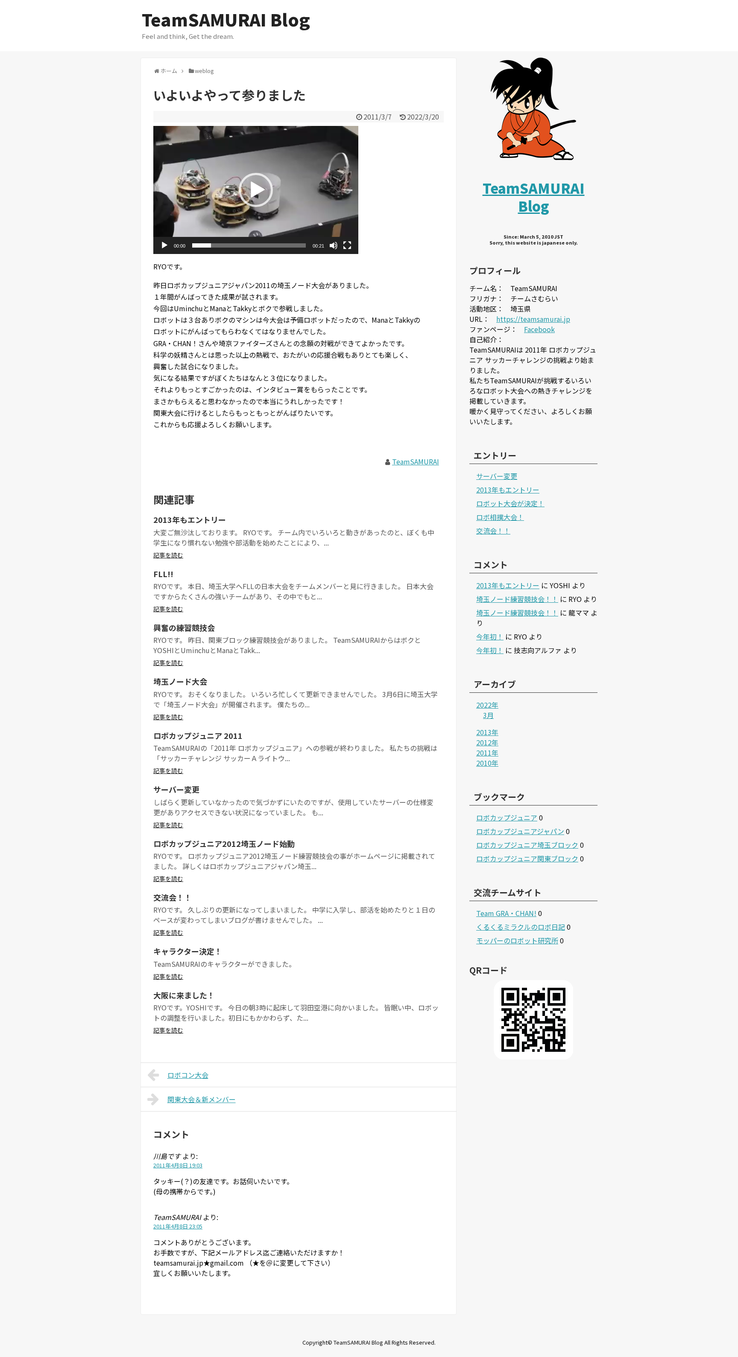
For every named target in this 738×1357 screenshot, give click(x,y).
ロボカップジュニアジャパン (520, 831)
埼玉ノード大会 (180, 681)
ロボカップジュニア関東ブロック (527, 858)
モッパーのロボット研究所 (517, 940)
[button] (256, 190)
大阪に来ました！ (184, 995)
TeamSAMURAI (415, 461)
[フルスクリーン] (347, 245)
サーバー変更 (176, 789)
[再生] (164, 245)
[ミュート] (333, 245)
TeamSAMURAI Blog (226, 19)
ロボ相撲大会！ (500, 517)
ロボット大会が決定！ (510, 503)
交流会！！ (172, 897)
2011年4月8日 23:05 (177, 1226)
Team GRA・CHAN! (506, 913)
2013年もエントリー (189, 519)
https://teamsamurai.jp (533, 319)
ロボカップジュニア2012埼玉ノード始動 (224, 843)
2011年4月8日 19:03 (177, 1165)
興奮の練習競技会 (184, 627)
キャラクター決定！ (187, 951)
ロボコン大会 (187, 1075)
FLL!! (163, 573)
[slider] (249, 245)
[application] (255, 190)
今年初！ (490, 636)
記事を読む (168, 555)
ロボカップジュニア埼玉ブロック (527, 845)
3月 (488, 715)
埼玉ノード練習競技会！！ (517, 599)
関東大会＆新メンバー (201, 1099)
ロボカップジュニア (506, 817)
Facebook (539, 329)
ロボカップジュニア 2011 (198, 735)
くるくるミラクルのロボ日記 (520, 927)
